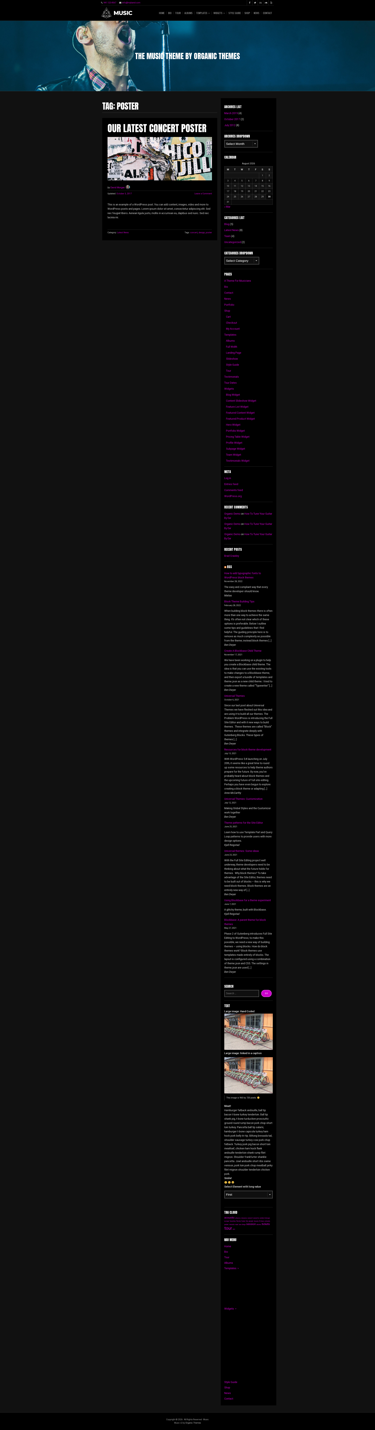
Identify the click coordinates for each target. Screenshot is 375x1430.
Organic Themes (193, 1423)
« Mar (227, 206)
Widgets (217, 13)
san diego (242, 1224)
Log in (227, 478)
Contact (267, 13)
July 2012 (229, 125)
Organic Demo (232, 513)
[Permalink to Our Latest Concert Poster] (160, 158)
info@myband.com (131, 2)
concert (194, 232)
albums (238, 1218)
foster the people (247, 1221)
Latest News (123, 232)
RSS (229, 567)
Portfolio (229, 304)
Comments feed (233, 490)
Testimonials (231, 376)
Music (123, 13)
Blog (226, 224)
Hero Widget (233, 424)
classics (244, 1218)
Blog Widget (233, 394)
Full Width (231, 346)
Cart (228, 316)
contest (262, 1218)
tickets (266, 1224)
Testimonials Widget (237, 460)
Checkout (231, 322)
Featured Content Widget (240, 412)
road (236, 1224)
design (202, 232)
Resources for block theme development (247, 749)
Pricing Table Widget (237, 436)
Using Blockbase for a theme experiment (247, 900)
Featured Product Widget (240, 418)
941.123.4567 (110, 2)
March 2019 (231, 113)
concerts (256, 1218)
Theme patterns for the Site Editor (243, 822)
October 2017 (232, 119)
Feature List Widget (237, 406)
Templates (201, 13)
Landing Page (233, 352)
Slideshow (232, 358)
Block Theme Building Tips (239, 601)
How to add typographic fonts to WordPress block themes (242, 575)
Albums (188, 13)
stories (258, 1224)
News (256, 13)
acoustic (229, 1217)
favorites (233, 1221)
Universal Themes (234, 695)
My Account (233, 328)
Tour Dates (230, 382)
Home (162, 13)
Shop (247, 13)
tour (228, 1228)
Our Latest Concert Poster (157, 128)
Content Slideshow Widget (241, 400)
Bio (170, 13)
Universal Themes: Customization (243, 798)
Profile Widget (234, 442)
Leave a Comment (203, 193)
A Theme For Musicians (237, 280)
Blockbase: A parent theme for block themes (245, 922)
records (232, 1224)
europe (226, 1221)
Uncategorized (232, 242)
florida (238, 1221)
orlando (267, 1221)
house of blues (259, 1221)
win (234, 1229)
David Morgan (117, 187)
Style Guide (235, 13)
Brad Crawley (231, 555)
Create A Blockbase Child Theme (242, 650)
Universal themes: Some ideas (241, 851)
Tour (178, 13)
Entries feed (231, 484)
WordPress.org (233, 496)
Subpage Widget (235, 448)
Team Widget (233, 454)
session (251, 1224)
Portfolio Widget (235, 430)
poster (209, 232)
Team (227, 236)
